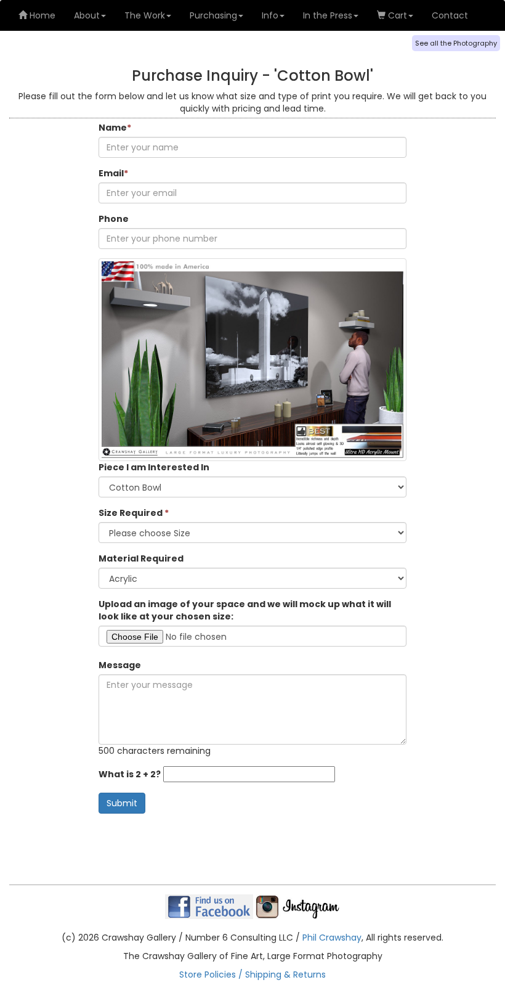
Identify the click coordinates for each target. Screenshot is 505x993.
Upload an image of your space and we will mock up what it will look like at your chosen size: (245, 610)
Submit (122, 803)
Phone (114, 219)
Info (270, 15)
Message (120, 665)
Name (115, 127)
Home (41, 15)
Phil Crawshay (332, 937)
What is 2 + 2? (130, 774)
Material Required (141, 558)
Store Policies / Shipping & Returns (252, 974)
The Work (144, 15)
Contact (450, 15)
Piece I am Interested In (154, 467)
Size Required (134, 513)
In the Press (327, 15)
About (87, 15)
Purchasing (213, 15)
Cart (396, 15)
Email (113, 173)
